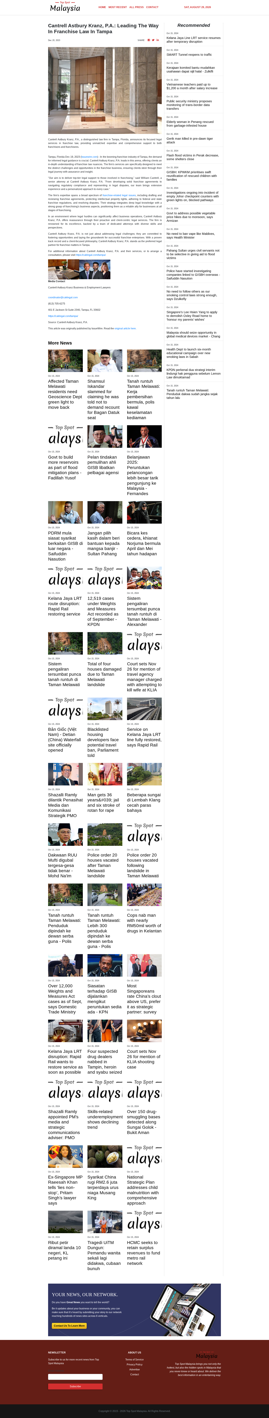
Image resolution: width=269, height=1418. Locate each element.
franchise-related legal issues (119, 195)
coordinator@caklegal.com (63, 297)
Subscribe (75, 1386)
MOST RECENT (118, 7)
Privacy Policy (134, 1364)
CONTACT (152, 7)
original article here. (125, 328)
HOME (102, 7)
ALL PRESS (136, 7)
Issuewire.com (89, 157)
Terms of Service (134, 1359)
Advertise (134, 1369)
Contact (134, 1374)
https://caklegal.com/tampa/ (91, 255)
